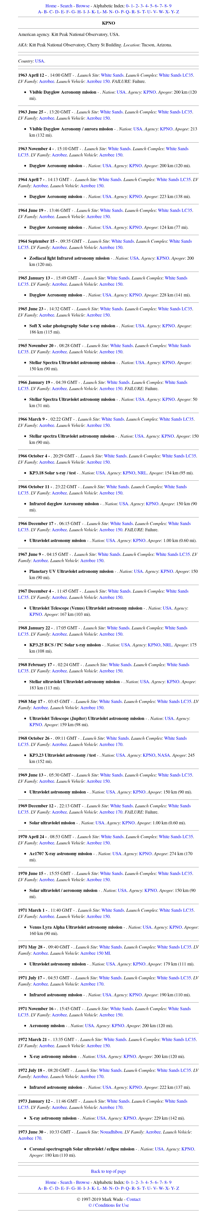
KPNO (149, 92)
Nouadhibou (111, 1132)
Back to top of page (108, 1171)
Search (66, 5)
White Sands (112, 75)
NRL (142, 473)
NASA (164, 755)
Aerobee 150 (98, 81)
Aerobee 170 (110, 744)
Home (51, 5)
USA (39, 61)
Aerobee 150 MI (95, 953)
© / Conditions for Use (108, 1205)
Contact (133, 1199)
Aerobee (46, 81)
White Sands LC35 (176, 75)
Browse (83, 5)
